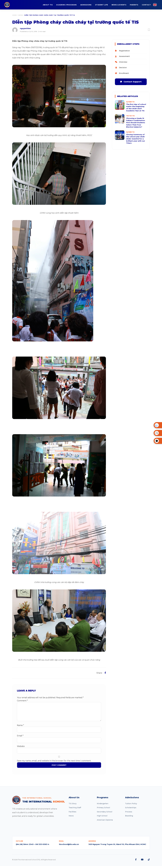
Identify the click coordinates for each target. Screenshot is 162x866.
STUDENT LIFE (101, 5)
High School (102, 816)
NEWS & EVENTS (119, 5)
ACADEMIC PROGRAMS (66, 5)
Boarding (129, 816)
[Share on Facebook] (105, 673)
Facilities (72, 812)
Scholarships (130, 808)
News (20, 15)
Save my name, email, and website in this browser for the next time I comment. (54, 761)
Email (20, 736)
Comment (22, 701)
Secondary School (104, 812)
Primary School (103, 808)
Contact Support (132, 82)
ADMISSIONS (86, 5)
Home (14, 15)
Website (21, 746)
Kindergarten (102, 803)
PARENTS (134, 5)
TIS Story (72, 803)
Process (128, 812)
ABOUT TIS (48, 5)
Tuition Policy (131, 803)
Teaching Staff (75, 808)
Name (20, 725)
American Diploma (105, 820)
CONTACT (146, 5)
